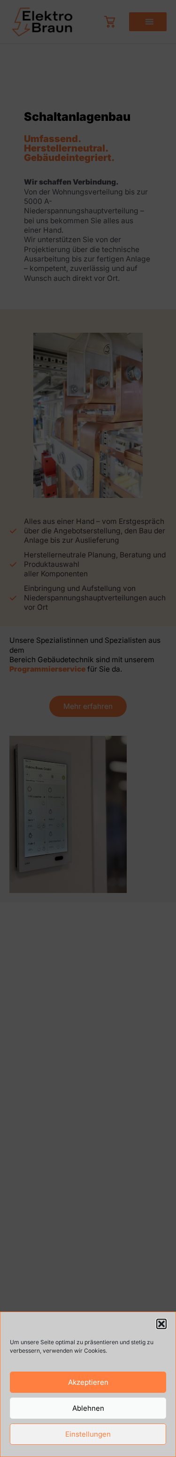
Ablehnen (88, 1408)
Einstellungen (88, 1434)
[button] (161, 1324)
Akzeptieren (88, 1382)
